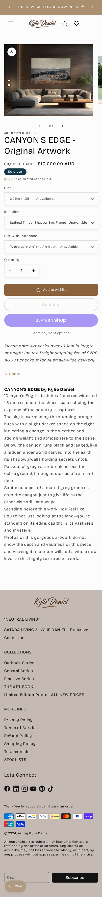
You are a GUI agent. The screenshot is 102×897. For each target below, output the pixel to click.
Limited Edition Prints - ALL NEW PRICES (44, 694)
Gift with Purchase (20, 236)
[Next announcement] (92, 7)
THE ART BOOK (18, 686)
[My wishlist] (76, 23)
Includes (12, 212)
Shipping (10, 179)
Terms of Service (21, 727)
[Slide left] (39, 125)
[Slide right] (62, 125)
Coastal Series (18, 670)
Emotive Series (19, 678)
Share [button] (15, 374)
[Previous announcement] (9, 7)
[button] (11, 24)
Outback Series (19, 662)
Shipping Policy (20, 743)
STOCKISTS (15, 759)
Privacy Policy (18, 719)
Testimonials (16, 751)
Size (8, 188)
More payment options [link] (51, 333)
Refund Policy (18, 735)
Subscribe (75, 877)
